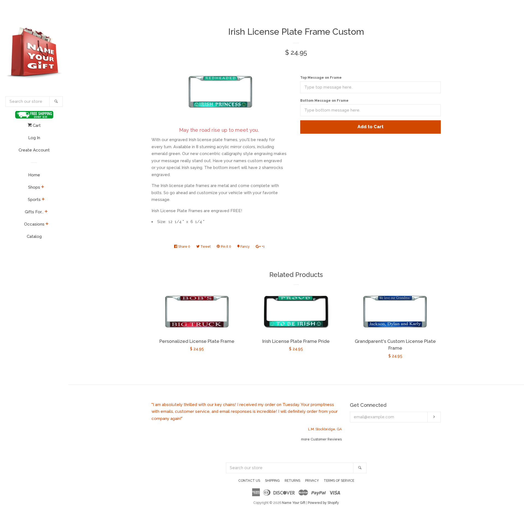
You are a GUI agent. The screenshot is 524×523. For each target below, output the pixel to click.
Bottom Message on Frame (324, 101)
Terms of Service (339, 481)
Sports (34, 199)
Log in (34, 137)
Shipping (272, 481)
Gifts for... (34, 211)
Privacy (312, 481)
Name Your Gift (293, 503)
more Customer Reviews (321, 439)
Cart (36, 125)
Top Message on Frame (321, 78)
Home (34, 175)
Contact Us (249, 481)
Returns (292, 481)
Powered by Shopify (323, 503)
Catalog (34, 236)
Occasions (34, 224)
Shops (34, 187)
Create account (34, 150)
